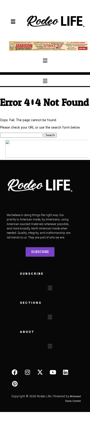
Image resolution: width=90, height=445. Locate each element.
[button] (13, 21)
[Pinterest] (15, 383)
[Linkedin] (65, 372)
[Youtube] (53, 372)
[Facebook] (15, 372)
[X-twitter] (40, 372)
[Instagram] (27, 372)
